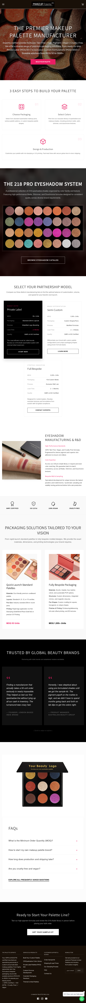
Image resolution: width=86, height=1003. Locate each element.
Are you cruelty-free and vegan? (43, 868)
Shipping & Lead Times (51, 963)
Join (78, 970)
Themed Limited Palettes (31, 982)
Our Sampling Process (51, 966)
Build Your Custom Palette (31, 958)
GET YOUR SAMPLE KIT (43, 932)
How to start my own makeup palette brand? (43, 850)
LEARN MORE (63, 351)
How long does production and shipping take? (43, 859)
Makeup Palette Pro (39, 994)
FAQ (45, 970)
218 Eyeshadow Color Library (32, 961)
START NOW (23, 352)
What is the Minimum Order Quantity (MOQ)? (43, 840)
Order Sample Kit (49, 960)
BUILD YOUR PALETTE (43, 62)
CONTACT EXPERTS (43, 410)
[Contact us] (81, 998)
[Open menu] (5, 4)
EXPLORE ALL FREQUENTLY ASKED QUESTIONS (28, 880)
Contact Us (47, 973)
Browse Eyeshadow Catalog (43, 260)
